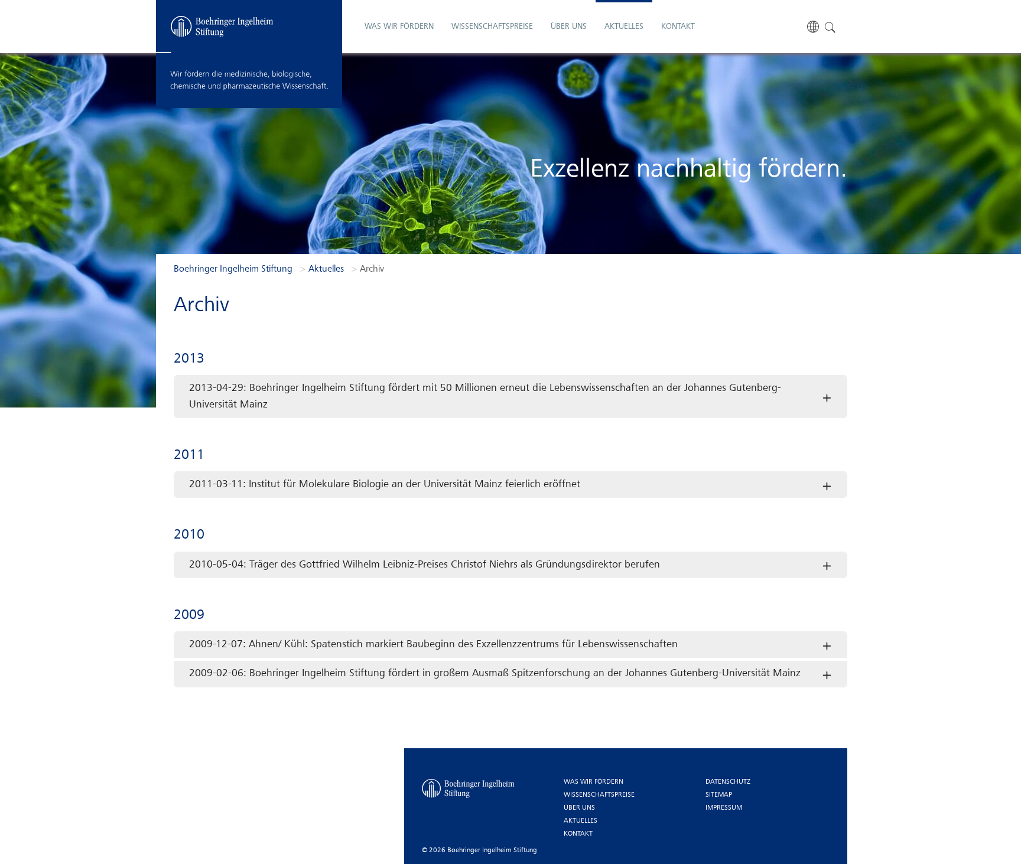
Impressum (723, 807)
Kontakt (678, 26)
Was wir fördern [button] (399, 26)
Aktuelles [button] (623, 26)
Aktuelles (580, 820)
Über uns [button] (569, 26)
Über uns (579, 807)
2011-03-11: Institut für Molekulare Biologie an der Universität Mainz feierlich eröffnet (384, 485)
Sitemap (718, 794)
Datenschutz (727, 781)
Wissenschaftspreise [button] (492, 26)
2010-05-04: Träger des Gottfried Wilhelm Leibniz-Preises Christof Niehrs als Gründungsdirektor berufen (424, 565)
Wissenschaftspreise (599, 794)
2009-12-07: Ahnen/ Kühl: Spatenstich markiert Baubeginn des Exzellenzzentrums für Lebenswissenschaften (433, 645)
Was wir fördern (593, 781)
